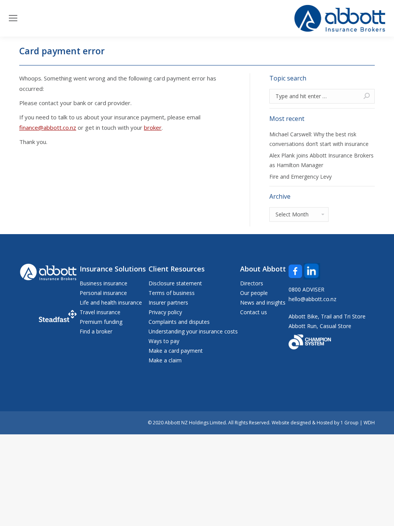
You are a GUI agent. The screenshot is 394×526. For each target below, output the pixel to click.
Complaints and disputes (179, 321)
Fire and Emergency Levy (300, 176)
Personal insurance (103, 293)
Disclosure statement (175, 283)
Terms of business (172, 293)
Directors (251, 283)
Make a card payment (176, 350)
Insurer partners (168, 302)
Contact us (253, 312)
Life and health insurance (111, 302)
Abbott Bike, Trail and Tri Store (327, 316)
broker (153, 127)
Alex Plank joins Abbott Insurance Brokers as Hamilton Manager (321, 160)
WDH (369, 422)
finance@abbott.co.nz (47, 127)
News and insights (262, 302)
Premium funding (101, 321)
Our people (254, 293)
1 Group (350, 422)
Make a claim (165, 360)
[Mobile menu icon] (13, 18)
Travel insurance (100, 312)
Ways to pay (164, 341)
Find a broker (96, 331)
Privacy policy (165, 312)
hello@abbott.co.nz (312, 299)
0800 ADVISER (306, 289)
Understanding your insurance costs (193, 331)
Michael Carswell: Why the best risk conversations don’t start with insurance (319, 139)
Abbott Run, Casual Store (320, 326)
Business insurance (103, 283)
